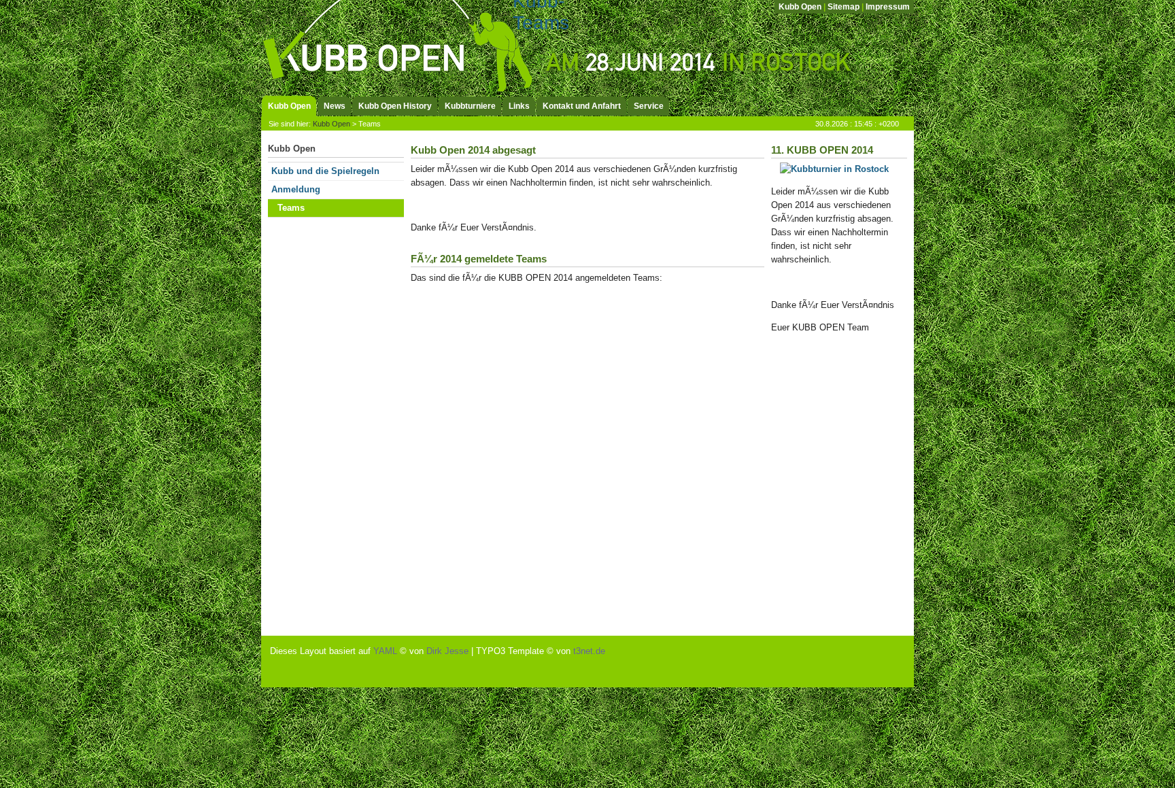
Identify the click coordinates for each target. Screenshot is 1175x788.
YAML (385, 651)
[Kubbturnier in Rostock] (834, 169)
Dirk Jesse (447, 651)
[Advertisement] (322, 422)
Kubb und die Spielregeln (325, 171)
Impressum (888, 7)
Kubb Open (800, 7)
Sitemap (843, 7)
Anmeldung (295, 189)
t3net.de (589, 651)
